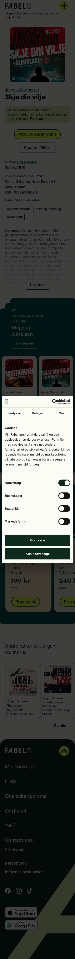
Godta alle (37, 540)
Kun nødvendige (38, 554)
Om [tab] (61, 413)
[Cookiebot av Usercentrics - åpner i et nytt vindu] (53, 401)
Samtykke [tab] (13, 413)
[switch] (64, 495)
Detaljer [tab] (37, 413)
